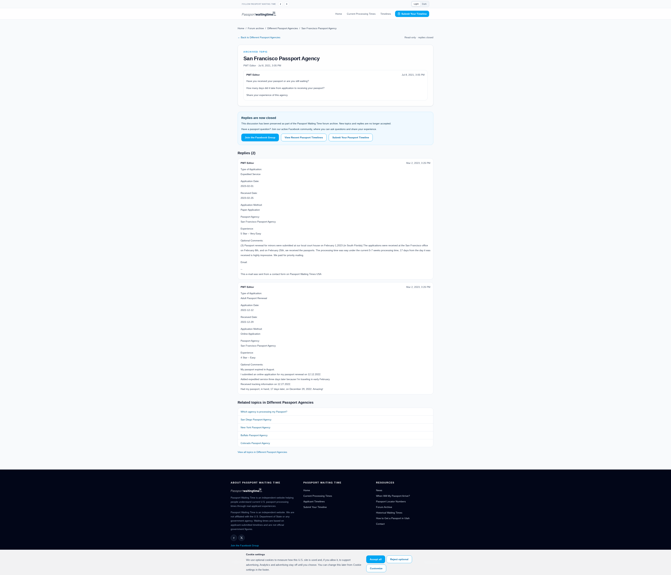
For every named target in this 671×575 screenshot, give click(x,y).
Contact (380, 523)
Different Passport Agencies (282, 28)
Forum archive (256, 28)
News (379, 490)
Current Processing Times (361, 13)
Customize (376, 568)
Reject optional (399, 559)
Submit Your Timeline (414, 13)
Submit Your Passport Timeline (350, 137)
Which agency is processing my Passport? (264, 411)
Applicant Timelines (314, 501)
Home (338, 13)
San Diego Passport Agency (256, 419)
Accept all (376, 559)
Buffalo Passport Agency (254, 435)
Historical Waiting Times (389, 512)
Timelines (385, 13)
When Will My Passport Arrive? (393, 495)
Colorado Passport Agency (255, 443)
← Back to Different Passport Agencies (259, 37)
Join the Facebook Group (260, 137)
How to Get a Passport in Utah (393, 518)
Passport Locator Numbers (391, 501)
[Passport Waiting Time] (259, 13)
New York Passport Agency (255, 427)
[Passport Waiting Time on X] (241, 538)
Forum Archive (384, 507)
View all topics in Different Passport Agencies (262, 452)
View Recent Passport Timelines (304, 137)
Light (416, 4)
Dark (424, 4)
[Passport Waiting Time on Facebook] (280, 4)
